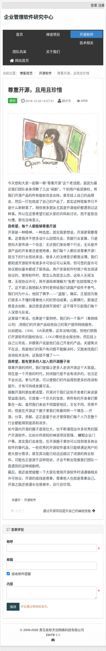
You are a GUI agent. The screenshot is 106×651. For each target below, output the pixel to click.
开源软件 (86, 34)
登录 (94, 5)
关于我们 (53, 51)
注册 (101, 5)
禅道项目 (53, 34)
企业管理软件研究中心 (28, 16)
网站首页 (21, 60)
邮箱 (10, 559)
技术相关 (86, 42)
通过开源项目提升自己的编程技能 (67, 510)
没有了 (19, 510)
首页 (19, 34)
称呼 (10, 541)
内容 (10, 583)
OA (39, 331)
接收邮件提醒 (21, 573)
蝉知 (81, 435)
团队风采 (19, 51)
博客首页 (26, 73)
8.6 (33, 634)
